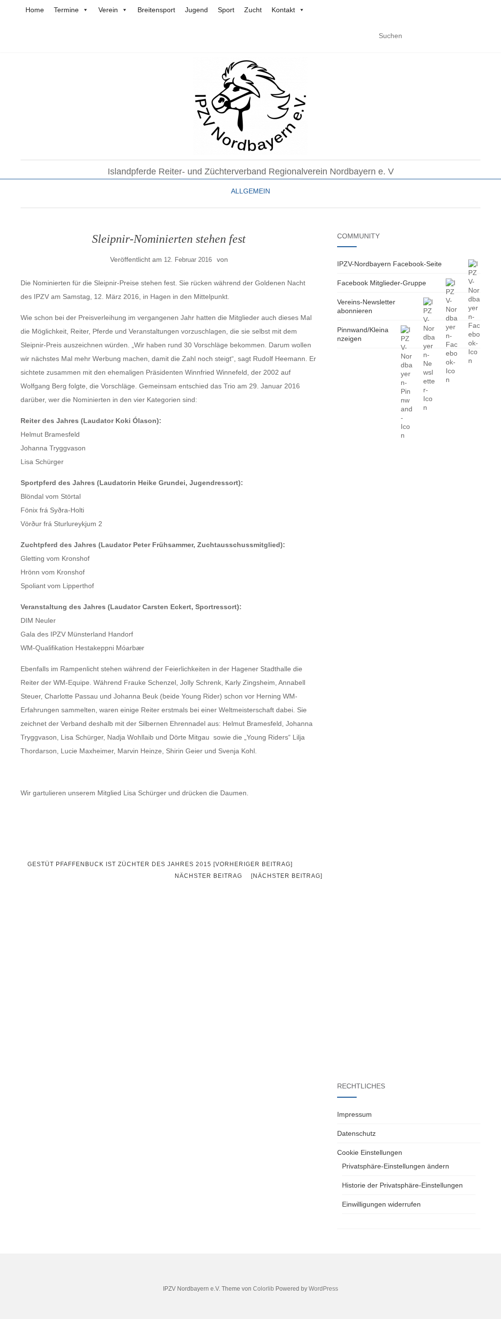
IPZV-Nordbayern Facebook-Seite (389, 264)
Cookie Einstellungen (369, 1152)
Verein (108, 10)
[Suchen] (474, 36)
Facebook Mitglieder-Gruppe (381, 283)
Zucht (253, 10)
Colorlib (263, 1288)
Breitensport (156, 10)
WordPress (323, 1288)
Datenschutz (356, 1133)
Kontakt (283, 10)
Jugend (196, 10)
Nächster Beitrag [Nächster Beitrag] (248, 875)
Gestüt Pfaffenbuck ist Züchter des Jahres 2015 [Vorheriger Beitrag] (159, 864)
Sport (226, 10)
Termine (66, 10)
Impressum (354, 1114)
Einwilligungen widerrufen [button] (381, 1204)
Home (34, 10)
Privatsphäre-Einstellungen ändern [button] (395, 1166)
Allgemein (250, 191)
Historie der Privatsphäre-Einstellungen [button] (402, 1185)
